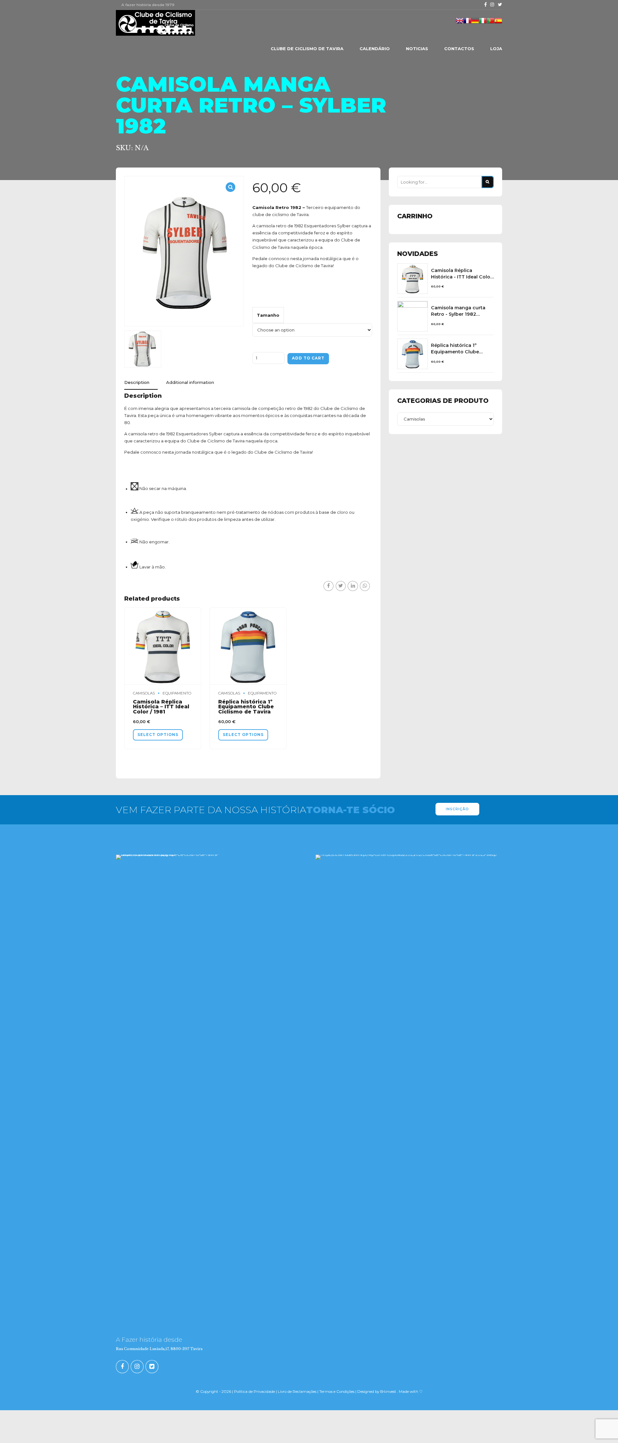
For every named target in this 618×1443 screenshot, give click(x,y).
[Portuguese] (490, 22)
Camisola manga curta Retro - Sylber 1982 (458, 311)
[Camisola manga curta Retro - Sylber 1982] (412, 316)
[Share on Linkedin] (353, 586)
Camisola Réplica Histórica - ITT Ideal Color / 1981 (461, 274)
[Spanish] (498, 22)
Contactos (459, 48)
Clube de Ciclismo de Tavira (307, 48)
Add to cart (308, 358)
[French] (467, 22)
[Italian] (483, 22)
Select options (157, 734)
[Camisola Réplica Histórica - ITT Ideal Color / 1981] (412, 278)
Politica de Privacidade (254, 1391)
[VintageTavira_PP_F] (248, 646)
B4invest (388, 1391)
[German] (475, 22)
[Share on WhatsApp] (365, 586)
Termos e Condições (336, 1391)
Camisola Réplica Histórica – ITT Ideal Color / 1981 (161, 707)
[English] (460, 22)
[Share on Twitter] (341, 586)
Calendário (375, 48)
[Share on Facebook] (328, 586)
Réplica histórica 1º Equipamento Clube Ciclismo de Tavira (246, 707)
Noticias (417, 48)
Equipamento (177, 693)
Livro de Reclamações (297, 1391)
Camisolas (144, 693)
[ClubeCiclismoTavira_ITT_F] (163, 646)
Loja (496, 48)
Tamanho (268, 315)
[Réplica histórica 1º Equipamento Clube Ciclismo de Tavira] (412, 354)
